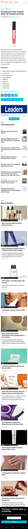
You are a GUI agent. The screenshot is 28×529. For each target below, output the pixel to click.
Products (8, 9)
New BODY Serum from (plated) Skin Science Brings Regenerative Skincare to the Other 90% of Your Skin (11, 173)
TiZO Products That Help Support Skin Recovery (13, 281)
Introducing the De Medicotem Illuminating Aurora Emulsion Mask (12, 423)
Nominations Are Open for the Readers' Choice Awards (9, 181)
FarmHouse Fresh (16, 17)
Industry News (4, 154)
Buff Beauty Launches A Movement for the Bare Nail (13, 499)
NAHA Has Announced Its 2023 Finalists (9, 132)
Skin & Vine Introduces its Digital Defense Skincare (12, 224)
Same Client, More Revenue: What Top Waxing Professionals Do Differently (13, 392)
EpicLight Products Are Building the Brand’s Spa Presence (10, 165)
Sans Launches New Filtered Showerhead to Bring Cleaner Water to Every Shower (13, 335)
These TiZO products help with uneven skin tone (13, 286)
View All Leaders (14, 119)
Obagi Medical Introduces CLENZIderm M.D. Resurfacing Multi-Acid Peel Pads (11, 190)
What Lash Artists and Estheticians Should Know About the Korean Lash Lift (11, 149)
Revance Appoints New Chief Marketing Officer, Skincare (9, 157)
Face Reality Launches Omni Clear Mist (13, 310)
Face (2, 162)
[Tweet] (12, 95)
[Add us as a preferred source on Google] (16, 95)
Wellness (4, 330)
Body (2, 170)
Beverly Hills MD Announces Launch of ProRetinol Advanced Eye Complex (13, 249)
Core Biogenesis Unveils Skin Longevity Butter (13, 474)
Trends (2, 146)
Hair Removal (5, 388)
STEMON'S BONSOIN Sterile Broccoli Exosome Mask (13, 367)
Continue (14, 522)
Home (2, 9)
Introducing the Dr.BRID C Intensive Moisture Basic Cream (12, 448)
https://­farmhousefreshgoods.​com (10, 91)
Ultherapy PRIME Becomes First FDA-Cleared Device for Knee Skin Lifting (10, 140)
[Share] (5, 95)
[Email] (2, 95)
